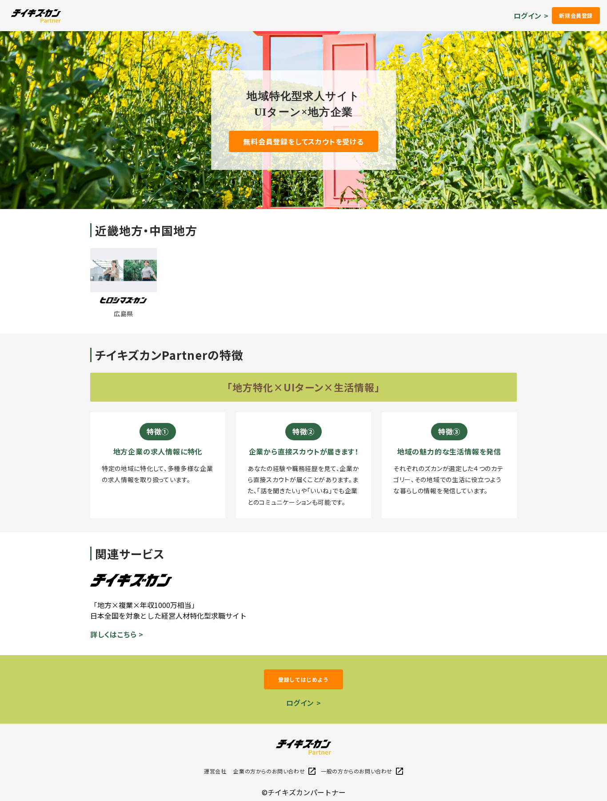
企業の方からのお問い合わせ (269, 771)
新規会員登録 (576, 15)
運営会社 (215, 771)
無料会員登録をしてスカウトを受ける (303, 141)
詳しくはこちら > (117, 634)
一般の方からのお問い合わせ (356, 771)
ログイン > (531, 15)
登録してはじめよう (303, 679)
